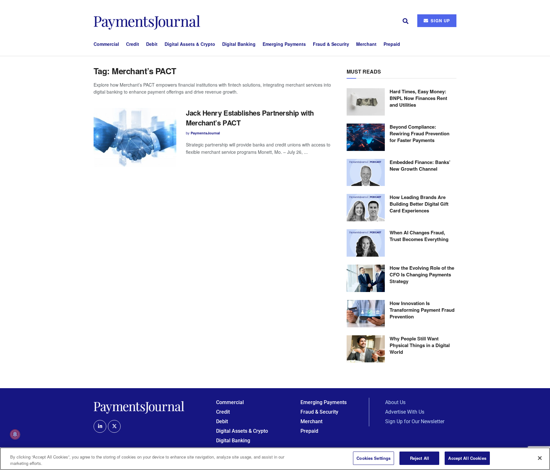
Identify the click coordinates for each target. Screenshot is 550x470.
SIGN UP (439, 21)
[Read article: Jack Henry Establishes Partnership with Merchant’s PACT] (135, 137)
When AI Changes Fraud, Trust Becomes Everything (419, 236)
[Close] (540, 458)
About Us (395, 402)
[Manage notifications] (15, 434)
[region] (275, 458)
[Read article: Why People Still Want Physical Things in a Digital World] (366, 349)
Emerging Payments (284, 44)
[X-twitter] (114, 426)
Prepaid (392, 44)
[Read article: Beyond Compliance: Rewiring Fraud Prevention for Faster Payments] (366, 137)
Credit (132, 44)
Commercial (106, 44)
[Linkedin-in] (100, 426)
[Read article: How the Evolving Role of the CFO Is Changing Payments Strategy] (366, 278)
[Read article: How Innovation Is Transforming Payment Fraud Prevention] (366, 313)
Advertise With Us (404, 412)
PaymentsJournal (205, 133)
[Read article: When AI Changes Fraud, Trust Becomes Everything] (366, 243)
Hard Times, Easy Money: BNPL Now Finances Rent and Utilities (418, 98)
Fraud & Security (331, 44)
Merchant (366, 44)
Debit (152, 44)
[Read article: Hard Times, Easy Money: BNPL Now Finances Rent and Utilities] (366, 102)
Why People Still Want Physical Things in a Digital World (420, 345)
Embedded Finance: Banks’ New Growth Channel (420, 165)
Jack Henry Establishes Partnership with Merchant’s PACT (250, 118)
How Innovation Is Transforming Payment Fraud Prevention (422, 310)
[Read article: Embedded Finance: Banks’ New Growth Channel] (366, 172)
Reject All (419, 458)
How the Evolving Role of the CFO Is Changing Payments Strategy (422, 274)
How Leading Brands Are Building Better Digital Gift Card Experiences (419, 204)
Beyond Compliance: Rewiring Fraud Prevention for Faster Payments (419, 133)
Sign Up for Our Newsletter (414, 421)
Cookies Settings (373, 458)
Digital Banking (239, 44)
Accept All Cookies (467, 458)
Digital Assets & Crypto (190, 44)
